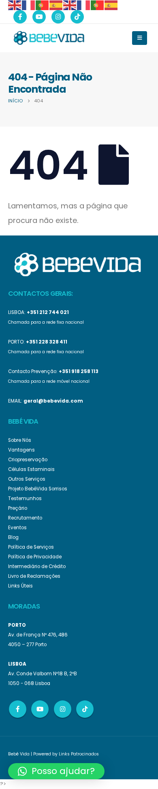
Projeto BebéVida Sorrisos (37, 489)
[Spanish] (56, 4)
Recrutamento (25, 518)
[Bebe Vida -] (48, 37)
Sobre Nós (19, 440)
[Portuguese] (42, 4)
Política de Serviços (31, 547)
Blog (13, 537)
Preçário (17, 508)
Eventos (17, 527)
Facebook (17, 709)
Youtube (40, 709)
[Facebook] (20, 16)
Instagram (62, 709)
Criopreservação (27, 459)
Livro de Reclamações (34, 576)
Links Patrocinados (79, 754)
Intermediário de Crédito (37, 566)
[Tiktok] (77, 16)
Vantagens (21, 450)
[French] (29, 4)
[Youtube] (39, 16)
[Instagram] (58, 16)
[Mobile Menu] (139, 38)
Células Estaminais (31, 469)
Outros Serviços (26, 479)
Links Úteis (20, 586)
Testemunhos (25, 498)
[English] (15, 4)
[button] (56, 771)
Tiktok (85, 709)
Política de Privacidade (35, 557)
